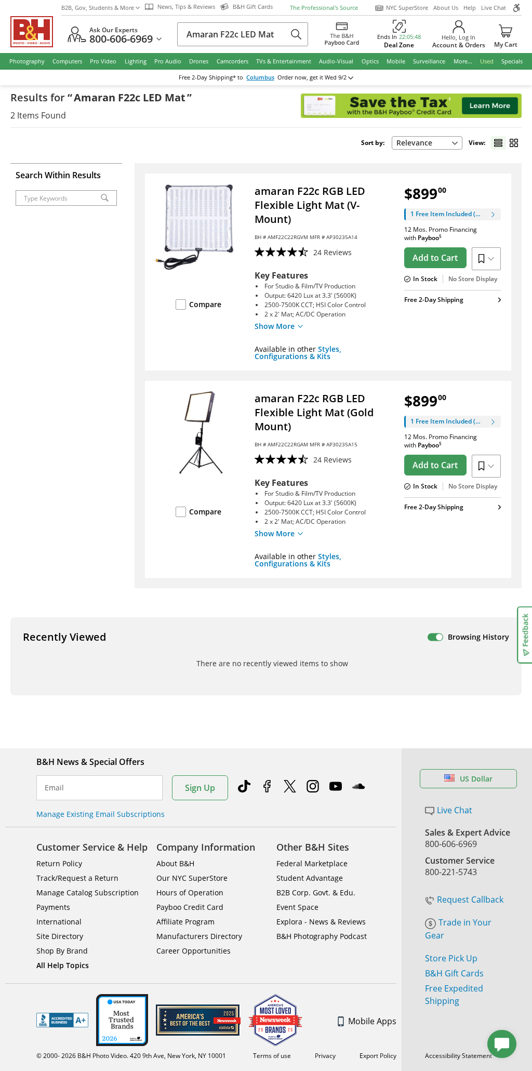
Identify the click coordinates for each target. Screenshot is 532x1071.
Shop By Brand (62, 951)
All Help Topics (62, 965)
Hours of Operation (189, 892)
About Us (445, 7)
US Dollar (476, 779)
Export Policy (378, 1055)
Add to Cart (435, 257)
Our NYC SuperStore (192, 878)
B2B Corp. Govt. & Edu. (315, 892)
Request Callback (470, 899)
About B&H (175, 863)
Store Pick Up (451, 958)
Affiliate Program (185, 922)
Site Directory (59, 936)
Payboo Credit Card (189, 907)
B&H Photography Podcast (321, 936)
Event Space (297, 907)
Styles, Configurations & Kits (298, 352)
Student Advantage (309, 878)
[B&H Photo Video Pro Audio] (35, 31)
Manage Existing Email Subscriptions (100, 814)
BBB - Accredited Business (62, 1020)
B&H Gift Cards (454, 973)
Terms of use (272, 1055)
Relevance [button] (414, 143)
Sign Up (200, 788)
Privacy (325, 1055)
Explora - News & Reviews (321, 922)
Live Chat (493, 7)
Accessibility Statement (458, 1055)
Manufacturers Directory (199, 936)
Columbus (260, 77)
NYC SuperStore (407, 7)
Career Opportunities (193, 951)
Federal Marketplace (312, 863)
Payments (53, 907)
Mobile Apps (372, 1021)
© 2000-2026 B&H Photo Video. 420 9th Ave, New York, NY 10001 (131, 1055)
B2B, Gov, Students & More (97, 7)
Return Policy (59, 863)
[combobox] (427, 143)
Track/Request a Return (77, 878)
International (59, 922)
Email (54, 787)
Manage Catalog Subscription (87, 892)
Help (469, 7)
